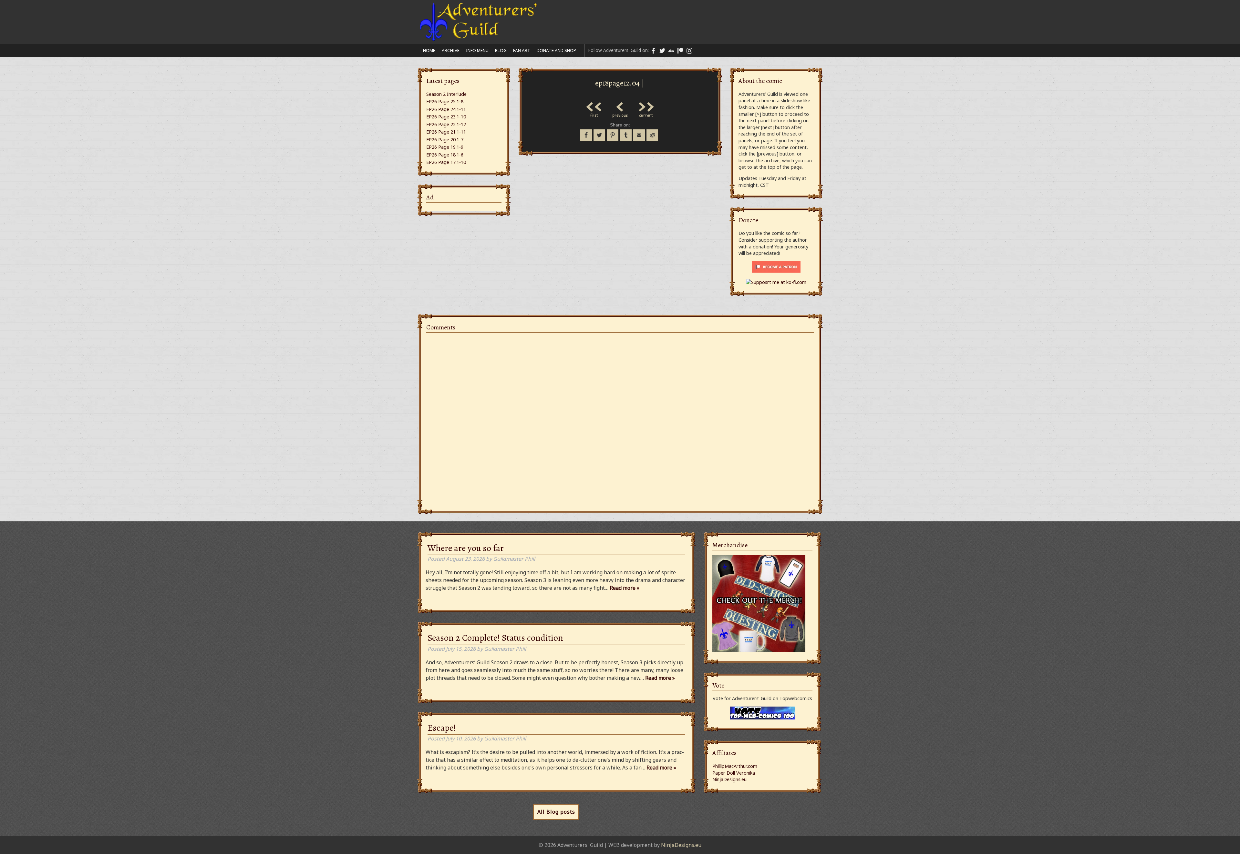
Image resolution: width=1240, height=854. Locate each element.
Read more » (624, 587)
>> (645, 105)
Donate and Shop (556, 50)
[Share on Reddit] (652, 135)
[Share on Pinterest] (612, 135)
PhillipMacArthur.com (734, 766)
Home (429, 50)
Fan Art (521, 50)
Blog (501, 50)
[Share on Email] (639, 135)
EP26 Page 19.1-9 (444, 147)
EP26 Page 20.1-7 (444, 139)
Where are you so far (466, 548)
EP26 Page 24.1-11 (446, 109)
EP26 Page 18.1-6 (444, 155)
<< (594, 105)
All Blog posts (556, 811)
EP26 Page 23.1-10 (446, 117)
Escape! (442, 728)
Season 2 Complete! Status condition (495, 638)
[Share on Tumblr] (626, 135)
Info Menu (477, 50)
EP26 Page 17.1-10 (446, 162)
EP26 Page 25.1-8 (444, 101)
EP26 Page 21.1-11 (446, 132)
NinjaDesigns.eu (729, 779)
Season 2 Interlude (446, 94)
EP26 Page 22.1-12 (446, 124)
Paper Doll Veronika (733, 773)
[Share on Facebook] (586, 135)
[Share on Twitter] (599, 135)
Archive (451, 50)
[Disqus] (620, 418)
